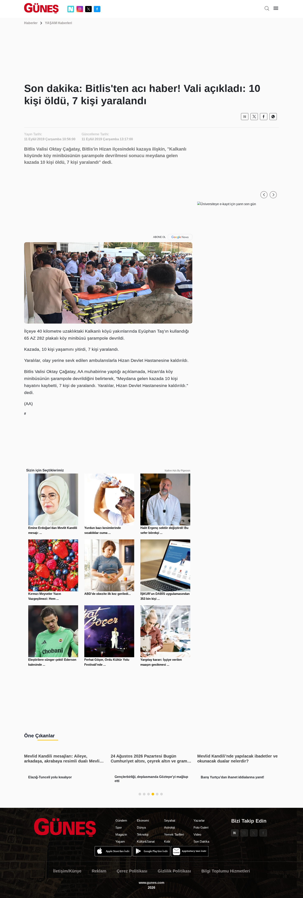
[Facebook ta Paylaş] (263, 116)
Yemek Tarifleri (174, 834)
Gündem (121, 820)
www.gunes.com (151, 882)
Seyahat (169, 820)
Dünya (141, 827)
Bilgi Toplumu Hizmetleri (225, 871)
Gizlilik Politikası (174, 871)
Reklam (99, 871)
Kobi (167, 841)
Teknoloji (142, 834)
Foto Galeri (201, 827)
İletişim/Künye (67, 871)
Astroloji (169, 827)
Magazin (121, 834)
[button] (264, 194)
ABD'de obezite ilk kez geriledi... (107, 593)
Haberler (31, 23)
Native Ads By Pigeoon (177, 470)
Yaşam (120, 841)
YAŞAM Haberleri (58, 23)
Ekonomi (143, 820)
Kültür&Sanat (146, 841)
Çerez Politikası (132, 871)
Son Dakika (201, 841)
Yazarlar (199, 820)
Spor (118, 827)
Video (197, 834)
